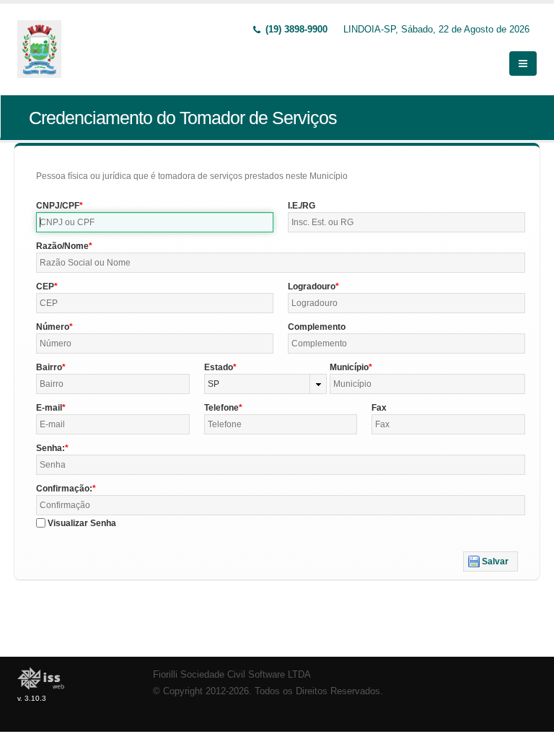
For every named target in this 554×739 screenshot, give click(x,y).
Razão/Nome (62, 246)
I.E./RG (301, 206)
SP (213, 384)
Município (349, 367)
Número (52, 327)
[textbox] (154, 222)
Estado (218, 367)
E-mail (49, 408)
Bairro (49, 367)
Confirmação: (64, 489)
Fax (379, 408)
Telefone (221, 408)
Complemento (317, 327)
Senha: (50, 448)
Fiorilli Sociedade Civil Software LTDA (232, 675)
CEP (45, 286)
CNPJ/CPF (57, 206)
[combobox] (265, 384)
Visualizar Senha (82, 523)
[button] (490, 561)
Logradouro (311, 286)
